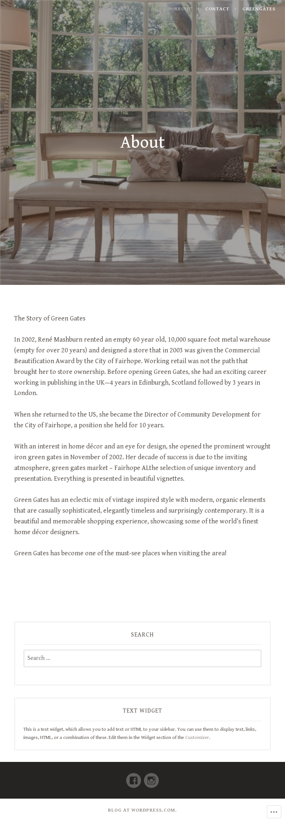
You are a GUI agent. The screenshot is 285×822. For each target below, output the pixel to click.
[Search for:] (142, 658)
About (183, 9)
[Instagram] (151, 777)
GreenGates (258, 9)
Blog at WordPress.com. (142, 810)
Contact (217, 9)
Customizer (197, 737)
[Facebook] (133, 777)
